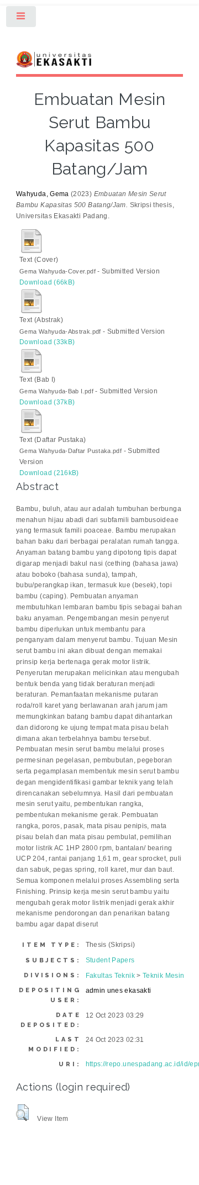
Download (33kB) (47, 342)
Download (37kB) (47, 402)
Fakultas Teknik (110, 975)
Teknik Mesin (163, 975)
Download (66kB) (47, 282)
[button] (22, 1112)
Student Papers (110, 960)
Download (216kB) (49, 473)
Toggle (21, 19)
